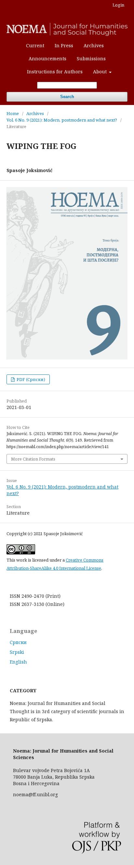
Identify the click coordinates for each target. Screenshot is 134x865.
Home (13, 113)
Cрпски (18, 642)
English (18, 662)
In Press (64, 45)
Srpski (17, 652)
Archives (94, 45)
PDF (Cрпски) (30, 379)
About (100, 71)
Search (67, 96)
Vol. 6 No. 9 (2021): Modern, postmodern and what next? (62, 120)
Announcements (47, 58)
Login (118, 5)
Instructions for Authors (55, 71)
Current (35, 45)
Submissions (91, 58)
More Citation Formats (33, 459)
